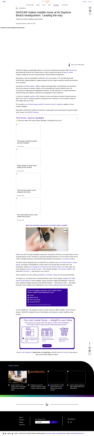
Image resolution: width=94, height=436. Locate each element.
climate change (56, 267)
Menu (89, 1)
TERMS (21, 422)
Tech (49, 5)
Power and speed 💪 (34, 299)
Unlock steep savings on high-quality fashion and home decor (77, 386)
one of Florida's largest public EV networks (37, 104)
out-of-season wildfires (65, 269)
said (46, 78)
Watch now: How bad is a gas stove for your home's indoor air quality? (46, 225)
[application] (47, 239)
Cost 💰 (31, 295)
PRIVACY (21, 420)
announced (72, 70)
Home (38, 5)
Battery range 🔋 (33, 297)
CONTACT (22, 424)
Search (85, 1)
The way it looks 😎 (34, 301)
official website (30, 86)
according (65, 259)
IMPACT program (33, 112)
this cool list (64, 352)
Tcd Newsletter (40, 419)
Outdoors (65, 5)
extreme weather (31, 269)
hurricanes (26, 271)
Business (56, 5)
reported (32, 96)
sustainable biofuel (58, 285)
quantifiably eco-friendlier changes (47, 275)
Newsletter (30, 5)
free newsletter (26, 352)
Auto (43, 5)
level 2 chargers (57, 104)
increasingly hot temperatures (39, 267)
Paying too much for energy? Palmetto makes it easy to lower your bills (38, 386)
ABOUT (21, 417)
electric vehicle (68, 72)
